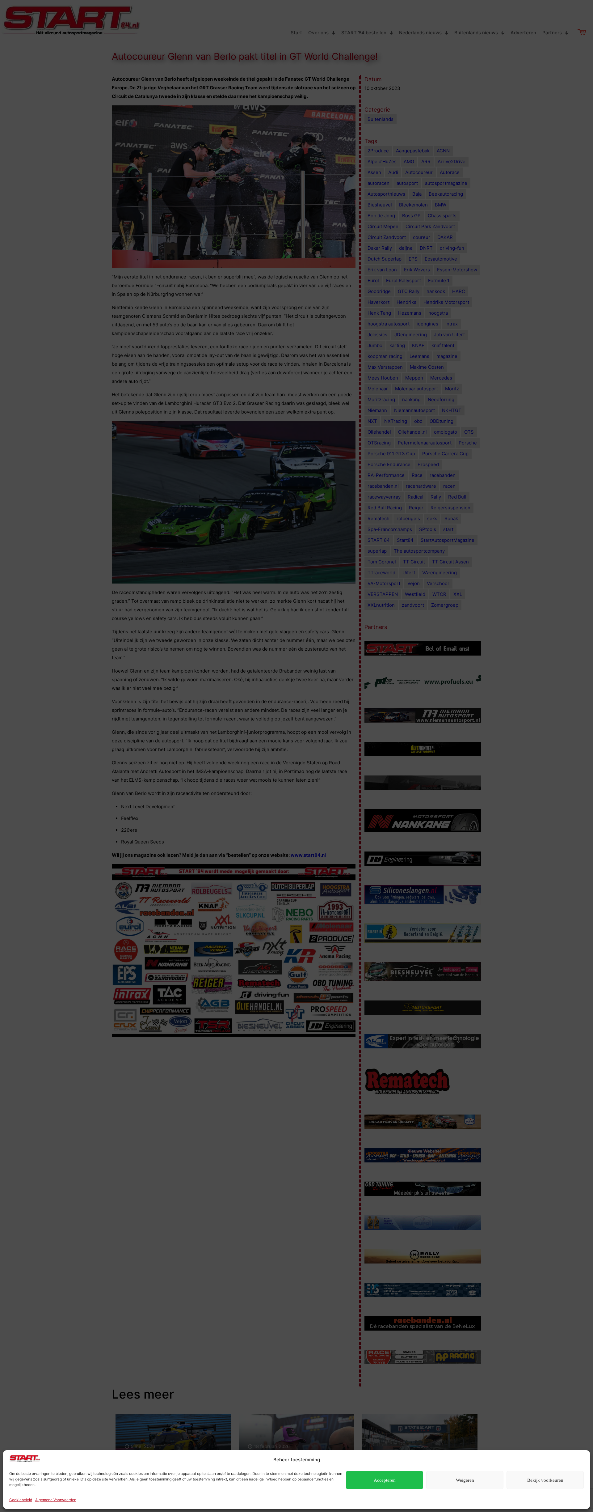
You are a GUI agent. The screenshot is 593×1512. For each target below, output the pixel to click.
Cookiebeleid (20, 1499)
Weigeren (465, 1480)
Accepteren (385, 1480)
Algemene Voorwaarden (55, 1499)
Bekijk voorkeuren (545, 1480)
